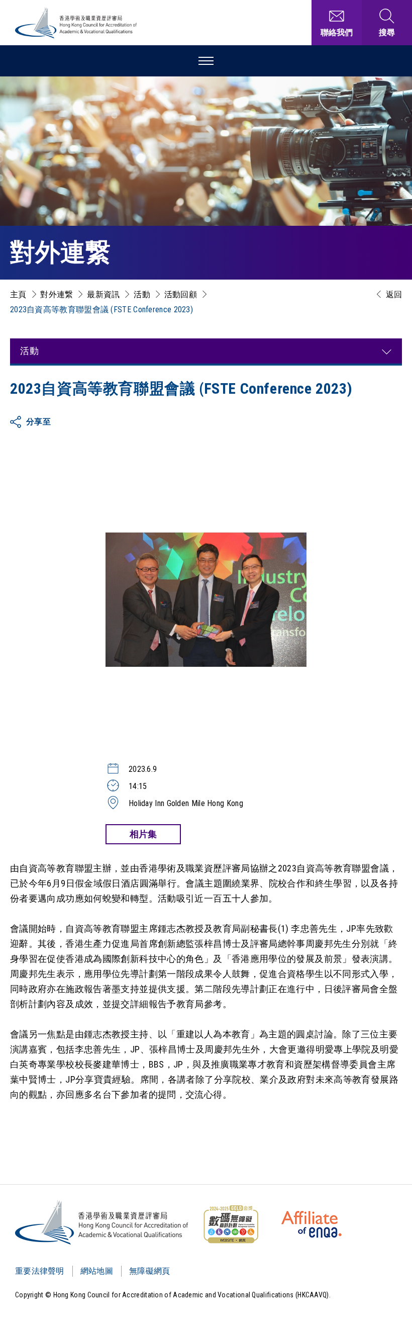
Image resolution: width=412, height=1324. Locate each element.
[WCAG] (230, 1224)
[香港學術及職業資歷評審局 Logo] (76, 23)
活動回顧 (180, 294)
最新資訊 (103, 294)
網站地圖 (96, 1271)
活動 (142, 294)
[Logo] (102, 1222)
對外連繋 (56, 294)
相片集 (143, 834)
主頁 (18, 294)
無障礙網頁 (149, 1271)
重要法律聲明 (39, 1271)
